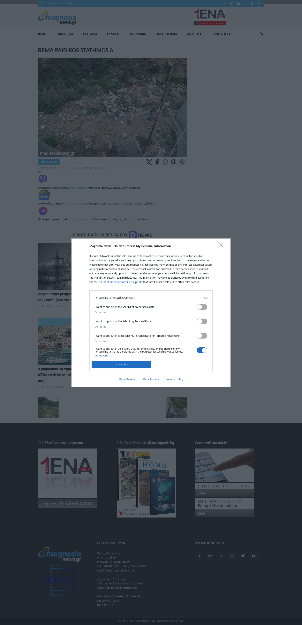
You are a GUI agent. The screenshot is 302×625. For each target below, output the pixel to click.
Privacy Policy (174, 379)
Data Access (151, 379)
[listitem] (151, 298)
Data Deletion (128, 379)
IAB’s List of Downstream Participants (118, 282)
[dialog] (151, 312)
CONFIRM (121, 364)
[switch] (202, 307)
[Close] (222, 246)
